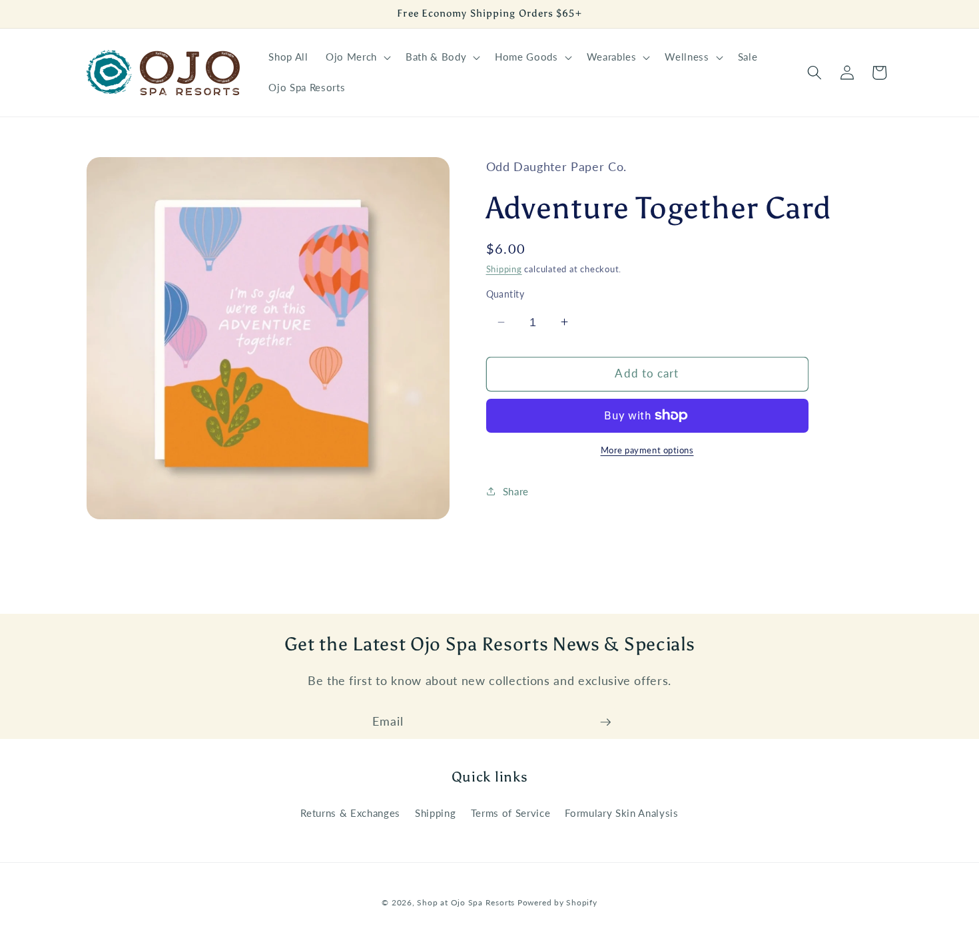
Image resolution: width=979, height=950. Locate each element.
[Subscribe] (605, 722)
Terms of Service (511, 813)
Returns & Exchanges (350, 813)
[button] (357, 57)
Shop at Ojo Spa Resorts (467, 902)
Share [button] (516, 491)
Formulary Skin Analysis (621, 813)
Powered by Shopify (557, 902)
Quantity (505, 294)
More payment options (647, 450)
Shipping (504, 269)
